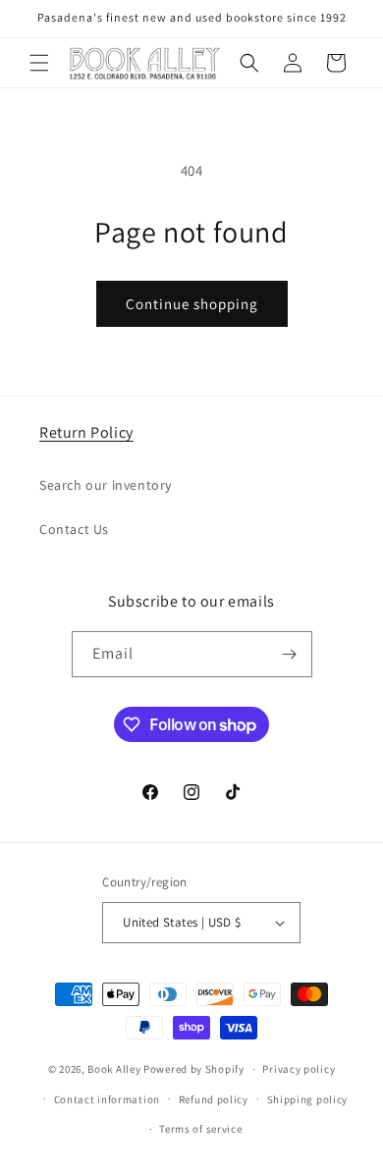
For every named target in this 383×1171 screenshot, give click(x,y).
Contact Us (74, 529)
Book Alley (113, 1069)
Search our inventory (105, 485)
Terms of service (200, 1129)
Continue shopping (192, 303)
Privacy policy (298, 1069)
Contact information (107, 1099)
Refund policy (213, 1099)
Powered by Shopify (194, 1069)
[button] (39, 62)
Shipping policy (308, 1099)
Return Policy (86, 432)
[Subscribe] (289, 654)
